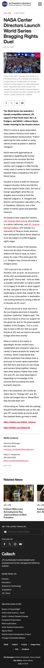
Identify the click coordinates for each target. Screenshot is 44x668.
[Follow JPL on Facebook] (4, 544)
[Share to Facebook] (6, 103)
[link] (22, 62)
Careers (5, 578)
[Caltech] (8, 553)
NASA (6, 644)
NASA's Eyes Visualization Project (16, 634)
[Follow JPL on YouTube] (20, 544)
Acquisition (7, 589)
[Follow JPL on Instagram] (15, 544)
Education (6, 582)
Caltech (15, 644)
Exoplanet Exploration (11, 620)
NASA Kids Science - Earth (13, 612)
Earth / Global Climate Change (15, 616)
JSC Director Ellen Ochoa (15, 221)
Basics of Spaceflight (11, 609)
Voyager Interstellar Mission (13, 638)
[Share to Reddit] (17, 103)
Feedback (25, 649)
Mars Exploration (9, 623)
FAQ (16, 649)
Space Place (7, 630)
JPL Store (6, 593)
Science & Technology (11, 586)
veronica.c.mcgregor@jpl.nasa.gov (19, 449)
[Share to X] (11, 103)
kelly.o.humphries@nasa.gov (16, 460)
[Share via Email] (22, 103)
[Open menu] (40, 4)
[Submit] (5, 531)
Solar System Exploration (13, 627)
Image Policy (35, 644)
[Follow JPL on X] (10, 544)
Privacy (24, 644)
